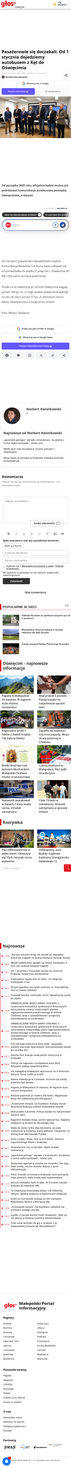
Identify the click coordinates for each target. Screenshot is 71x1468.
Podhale (41, 1336)
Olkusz (41, 1327)
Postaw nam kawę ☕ (18, 91)
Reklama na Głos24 (13, 1421)
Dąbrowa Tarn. (11, 1341)
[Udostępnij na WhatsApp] (30, 355)
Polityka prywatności (14, 1426)
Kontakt (7, 1430)
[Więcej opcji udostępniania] (64, 355)
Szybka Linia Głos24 (14, 1397)
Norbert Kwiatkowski (16, 77)
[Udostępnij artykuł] (66, 75)
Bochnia (7, 1327)
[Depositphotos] (40, 1447)
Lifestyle (7, 1384)
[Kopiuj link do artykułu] (52, 355)
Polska (6, 1393)
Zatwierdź (16, 581)
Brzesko (7, 1332)
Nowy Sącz (43, 1323)
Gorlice (7, 1345)
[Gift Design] (55, 1447)
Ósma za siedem (12, 1402)
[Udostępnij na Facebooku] (7, 355)
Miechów (8, 1354)
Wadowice (42, 1354)
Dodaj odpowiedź (44, 523)
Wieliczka (42, 1358)
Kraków (7, 1323)
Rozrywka (13, 822)
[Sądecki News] (25, 1447)
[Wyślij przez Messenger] (18, 355)
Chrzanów (8, 1336)
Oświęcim (42, 1332)
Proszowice (43, 1341)
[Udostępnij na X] (41, 355)
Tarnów (41, 1349)
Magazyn (8, 1380)
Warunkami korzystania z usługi (38, 566)
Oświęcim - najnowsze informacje (25, 665)
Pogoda (7, 1375)
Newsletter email (12, 1417)
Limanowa (9, 1349)
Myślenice (8, 1358)
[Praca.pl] (10, 1447)
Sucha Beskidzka (46, 1345)
